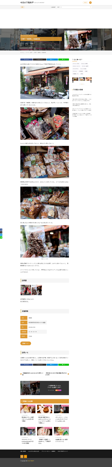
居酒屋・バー (76, 74)
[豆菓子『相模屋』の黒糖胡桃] (37, 290)
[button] (73, 81)
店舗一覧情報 (23, 451)
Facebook (27, 59)
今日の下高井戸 (32, 3)
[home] (21, 456)
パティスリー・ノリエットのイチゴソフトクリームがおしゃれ (61, 419)
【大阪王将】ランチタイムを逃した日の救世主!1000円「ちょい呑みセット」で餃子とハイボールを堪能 (82, 115)
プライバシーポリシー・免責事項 (48, 451)
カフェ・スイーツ (77, 66)
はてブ (53, 59)
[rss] (25, 456)
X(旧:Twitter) (40, 59)
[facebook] (1, 229)
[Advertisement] (56, 19)
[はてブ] (1, 235)
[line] (1, 237)
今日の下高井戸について (63, 451)
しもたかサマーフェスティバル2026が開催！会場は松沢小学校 (42, 7)
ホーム (23, 52)
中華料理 (81, 71)
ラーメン (76, 71)
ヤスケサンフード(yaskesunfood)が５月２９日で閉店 (27, 441)
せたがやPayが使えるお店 (33, 451)
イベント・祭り (77, 63)
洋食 (82, 74)
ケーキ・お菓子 (25, 43)
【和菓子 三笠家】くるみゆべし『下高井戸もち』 (44, 441)
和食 (87, 71)
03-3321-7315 (32, 327)
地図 (44, 322)
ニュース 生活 (84, 68)
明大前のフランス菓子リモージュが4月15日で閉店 (28, 419)
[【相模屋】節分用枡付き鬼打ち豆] (26, 290)
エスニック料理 (85, 63)
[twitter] (1, 232)
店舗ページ (25, 343)
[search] (90, 7)
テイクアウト (76, 68)
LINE (64, 59)
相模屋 (32, 43)
